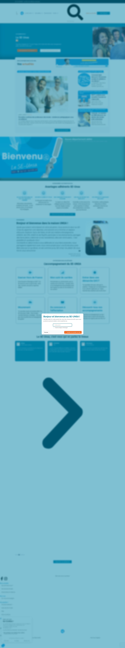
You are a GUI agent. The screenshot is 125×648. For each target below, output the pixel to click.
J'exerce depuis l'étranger (61, 327)
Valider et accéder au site (73, 332)
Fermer (46, 332)
